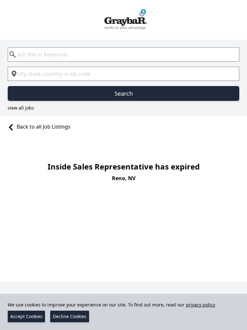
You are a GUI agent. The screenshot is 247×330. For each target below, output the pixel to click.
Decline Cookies (70, 316)
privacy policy (200, 305)
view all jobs (21, 108)
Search (123, 93)
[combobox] (123, 54)
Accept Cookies (26, 316)
